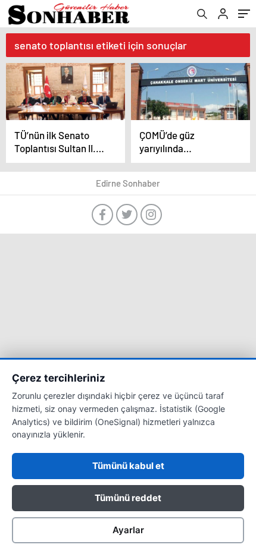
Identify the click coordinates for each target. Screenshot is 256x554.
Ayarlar (128, 530)
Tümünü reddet (128, 497)
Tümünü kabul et (128, 465)
